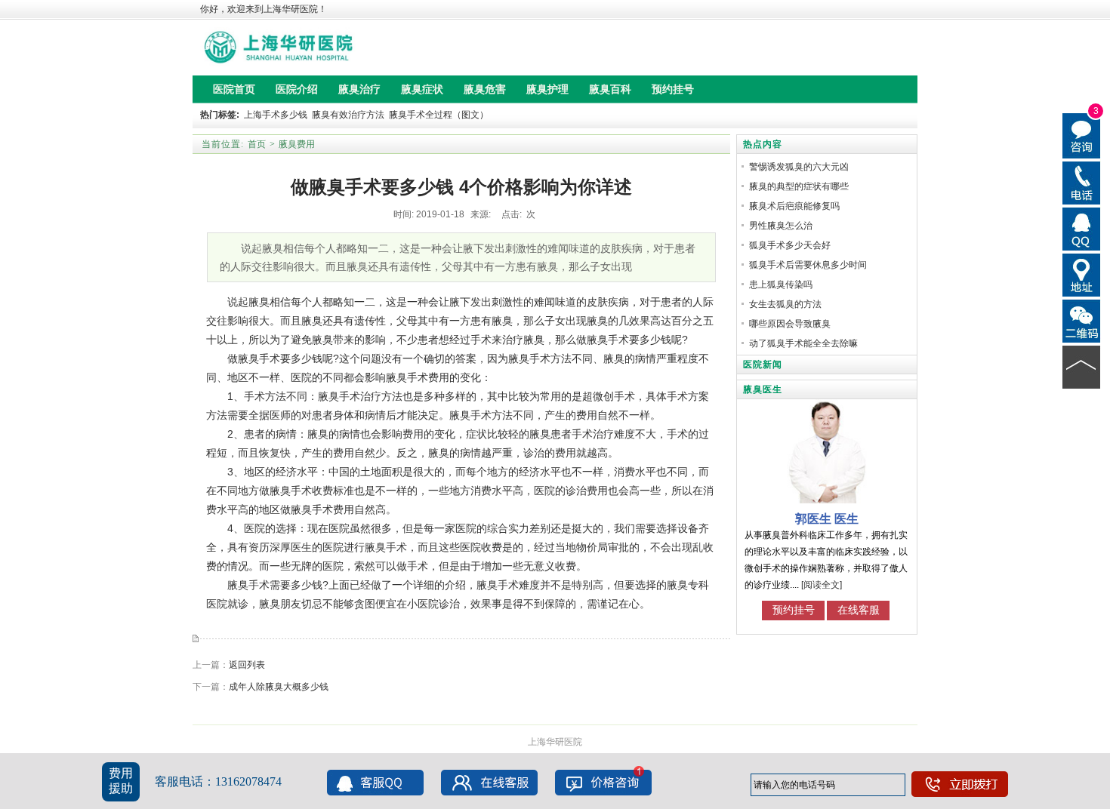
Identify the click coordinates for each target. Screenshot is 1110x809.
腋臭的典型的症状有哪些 (799, 186)
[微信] (1081, 320)
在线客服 (858, 610)
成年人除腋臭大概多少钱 (278, 686)
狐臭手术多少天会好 (790, 245)
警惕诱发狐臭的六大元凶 (799, 166)
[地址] (1081, 274)
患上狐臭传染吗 (780, 284)
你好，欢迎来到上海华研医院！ (263, 9)
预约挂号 (793, 610)
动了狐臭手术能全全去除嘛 (803, 343)
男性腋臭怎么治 (780, 225)
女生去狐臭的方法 (785, 304)
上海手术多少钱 (275, 114)
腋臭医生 (762, 389)
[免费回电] (1081, 182)
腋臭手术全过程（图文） (439, 114)
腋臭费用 (297, 144)
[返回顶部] (1081, 366)
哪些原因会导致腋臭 (790, 323)
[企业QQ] (1081, 228)
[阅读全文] (821, 585)
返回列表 (247, 665)
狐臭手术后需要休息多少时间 (808, 265)
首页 (257, 144)
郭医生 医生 (827, 518)
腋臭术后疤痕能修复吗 (794, 206)
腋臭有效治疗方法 (348, 114)
